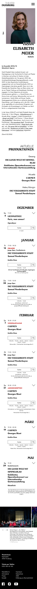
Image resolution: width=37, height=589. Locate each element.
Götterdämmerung (25, 114)
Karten (19, 228)
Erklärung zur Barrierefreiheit (24, 578)
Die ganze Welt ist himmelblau (17, 126)
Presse (4, 576)
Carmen (13, 116)
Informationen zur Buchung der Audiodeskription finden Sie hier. (21, 409)
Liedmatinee (20, 130)
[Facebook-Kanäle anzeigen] (3, 584)
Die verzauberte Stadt (17, 122)
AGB (17, 576)
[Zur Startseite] (8, 4)
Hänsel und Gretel (8, 118)
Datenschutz (19, 574)
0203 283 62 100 (7, 566)
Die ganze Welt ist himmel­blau (20, 161)
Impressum (19, 572)
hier (27, 273)
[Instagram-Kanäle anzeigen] (9, 584)
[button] (33, 4)
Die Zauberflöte (7, 120)
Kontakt (4, 578)
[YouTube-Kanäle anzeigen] (16, 584)
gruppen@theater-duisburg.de (21, 306)
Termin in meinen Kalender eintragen (33, 228)
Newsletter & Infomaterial (6, 573)
